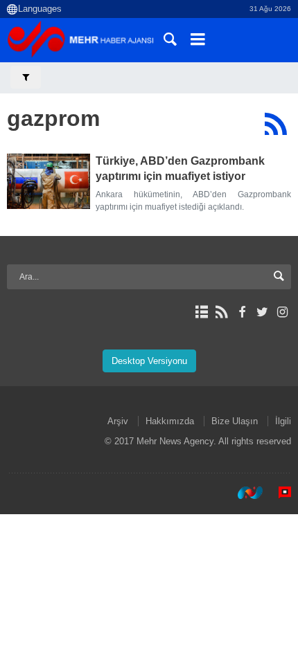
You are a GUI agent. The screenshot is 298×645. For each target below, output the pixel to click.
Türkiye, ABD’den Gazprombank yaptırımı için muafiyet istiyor (180, 168)
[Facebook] (241, 312)
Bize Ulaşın (234, 421)
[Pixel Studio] (278, 493)
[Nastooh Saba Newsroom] (243, 493)
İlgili (283, 421)
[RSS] (275, 123)
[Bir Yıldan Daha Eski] (48, 181)
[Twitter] (262, 312)
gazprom (53, 118)
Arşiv (117, 421)
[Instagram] (282, 312)
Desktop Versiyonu (149, 361)
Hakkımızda (170, 421)
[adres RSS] (221, 312)
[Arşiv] (201, 312)
